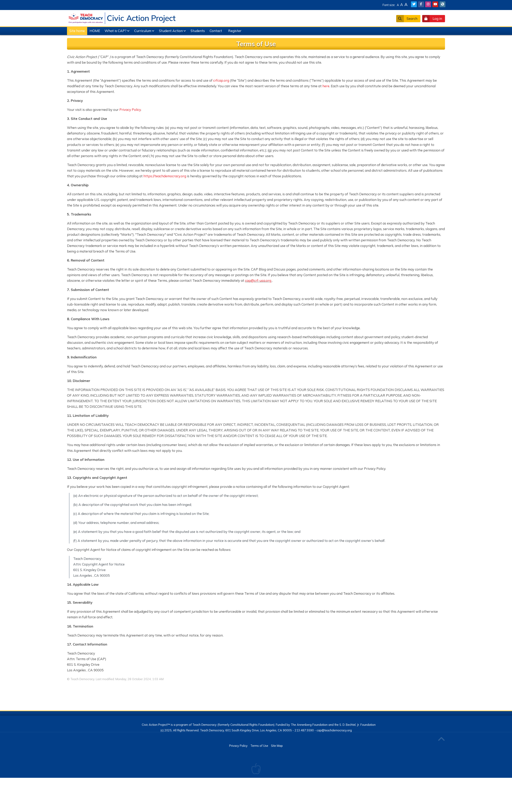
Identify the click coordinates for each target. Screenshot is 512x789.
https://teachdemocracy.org (164, 176)
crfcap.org (221, 80)
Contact (216, 31)
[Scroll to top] (441, 739)
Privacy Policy (130, 109)
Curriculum (142, 31)
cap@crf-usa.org (258, 280)
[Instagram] (428, 4)
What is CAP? (115, 31)
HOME (95, 31)
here (325, 86)
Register (234, 31)
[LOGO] (122, 18)
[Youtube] (435, 4)
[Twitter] (414, 4)
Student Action (171, 31)
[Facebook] (421, 4)
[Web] (442, 4)
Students (198, 31)
